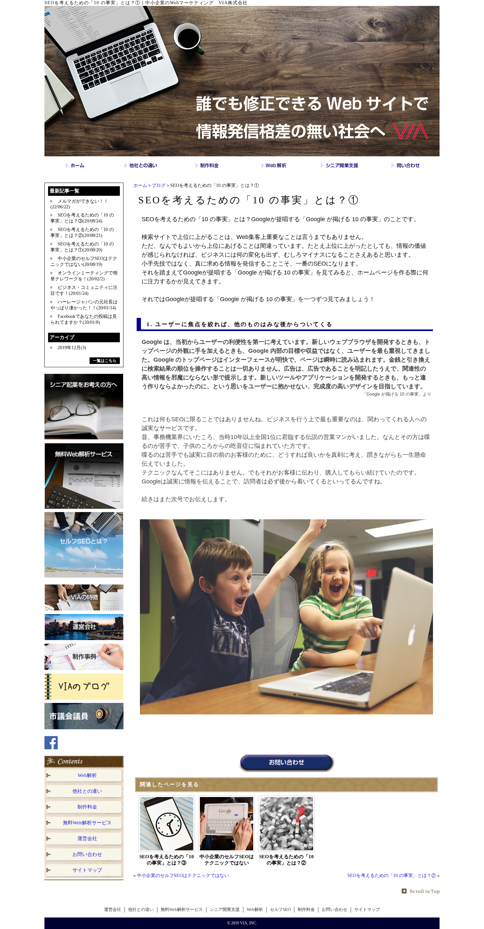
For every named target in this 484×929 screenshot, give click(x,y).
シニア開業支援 (225, 909)
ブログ (159, 185)
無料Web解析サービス (87, 822)
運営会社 (87, 838)
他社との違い (87, 791)
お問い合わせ (87, 854)
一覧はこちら (105, 360)
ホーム (140, 185)
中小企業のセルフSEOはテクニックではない (227, 859)
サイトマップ (87, 870)
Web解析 (87, 775)
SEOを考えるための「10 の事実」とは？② (286, 859)
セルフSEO (280, 909)
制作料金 (87, 807)
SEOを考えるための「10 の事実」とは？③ (166, 859)
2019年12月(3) (72, 347)
